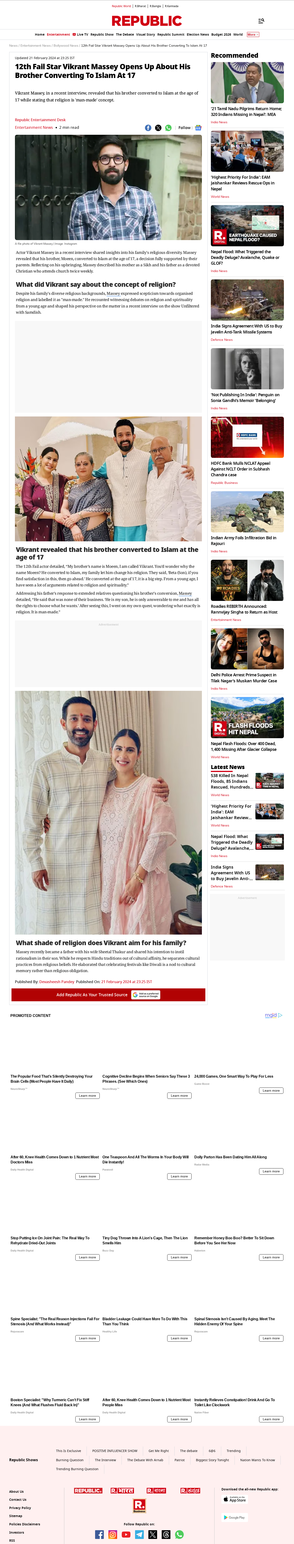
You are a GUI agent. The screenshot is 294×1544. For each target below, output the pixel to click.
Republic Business (224, 483)
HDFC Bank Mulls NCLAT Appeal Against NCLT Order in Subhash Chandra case (240, 469)
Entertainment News (34, 127)
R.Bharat (140, 6)
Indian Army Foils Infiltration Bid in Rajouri (243, 541)
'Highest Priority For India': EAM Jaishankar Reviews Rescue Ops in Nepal (242, 183)
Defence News (222, 340)
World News (220, 196)
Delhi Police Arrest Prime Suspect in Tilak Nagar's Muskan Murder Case (244, 678)
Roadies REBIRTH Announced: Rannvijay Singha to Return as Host (244, 609)
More (251, 34)
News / (14, 45)
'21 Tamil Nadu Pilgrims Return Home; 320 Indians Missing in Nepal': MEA (246, 112)
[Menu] (259, 21)
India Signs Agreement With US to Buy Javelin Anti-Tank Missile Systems (246, 329)
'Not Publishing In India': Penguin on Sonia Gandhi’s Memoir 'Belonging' (245, 398)
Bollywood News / (67, 45)
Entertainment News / (36, 45)
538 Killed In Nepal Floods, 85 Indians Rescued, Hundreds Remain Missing (230, 784)
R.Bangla (155, 6)
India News (219, 122)
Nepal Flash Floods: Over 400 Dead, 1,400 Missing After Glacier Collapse (243, 746)
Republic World (121, 6)
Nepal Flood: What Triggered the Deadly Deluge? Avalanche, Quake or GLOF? (245, 257)
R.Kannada (171, 6)
